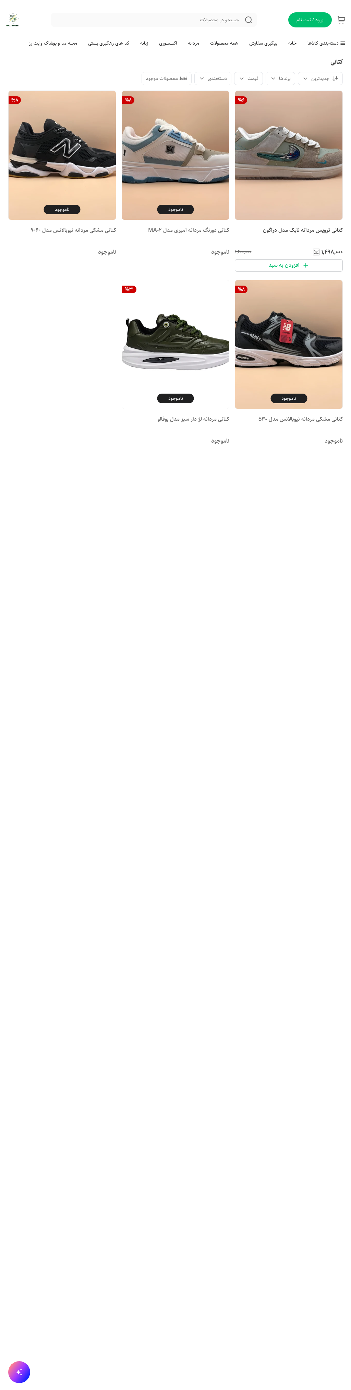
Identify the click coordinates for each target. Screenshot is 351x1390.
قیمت (252, 78)
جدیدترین (320, 78)
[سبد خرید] (341, 20)
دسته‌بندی (217, 78)
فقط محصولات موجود (166, 78)
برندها (285, 78)
